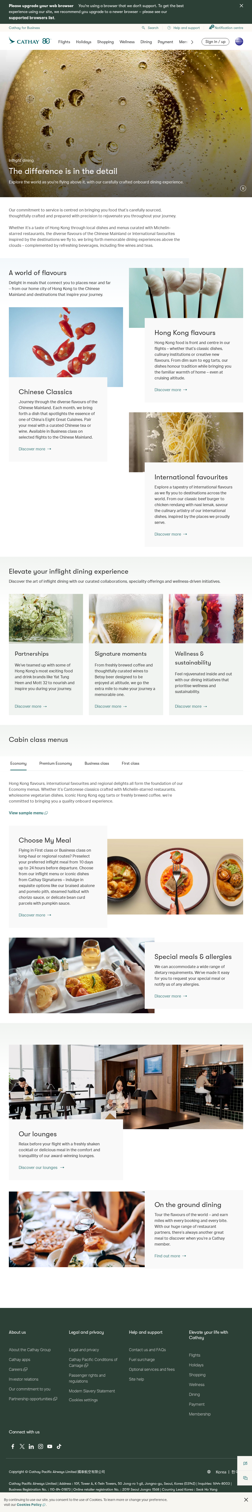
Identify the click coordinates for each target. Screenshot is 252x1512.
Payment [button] (165, 42)
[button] (243, 188)
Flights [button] (64, 42)
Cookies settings (83, 1400)
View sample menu (26, 812)
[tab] (18, 763)
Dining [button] (146, 42)
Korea (221, 1471)
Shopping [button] (105, 42)
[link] (186, 298)
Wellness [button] (127, 42)
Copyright (16, 1472)
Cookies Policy (29, 1504)
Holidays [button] (83, 42)
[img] (241, 5)
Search (153, 28)
